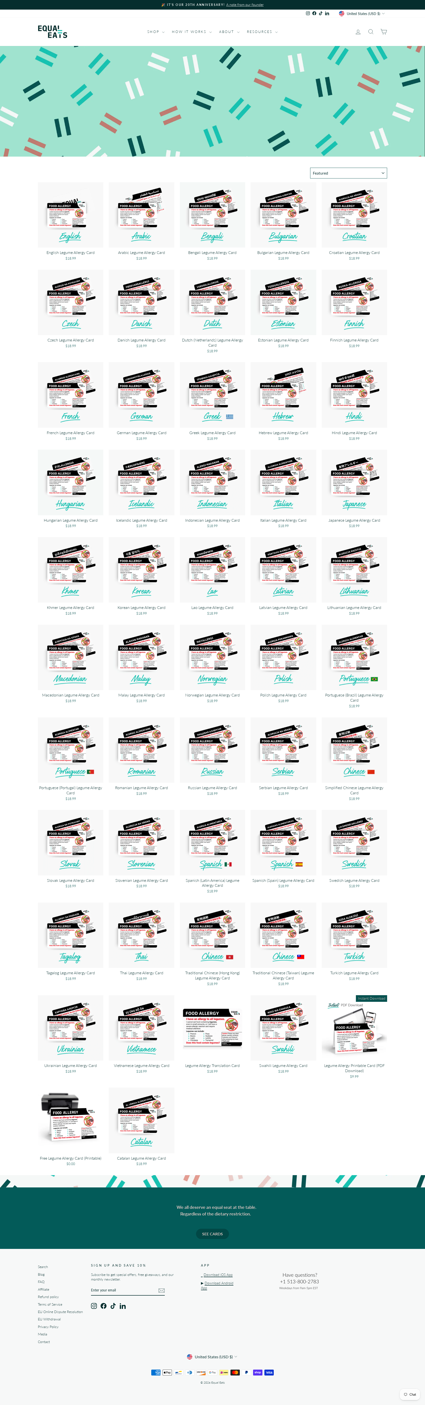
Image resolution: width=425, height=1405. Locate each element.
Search (43, 1267)
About (227, 32)
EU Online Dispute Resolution (60, 1312)
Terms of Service (50, 1304)
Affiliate (43, 1289)
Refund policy (48, 1297)
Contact (44, 1342)
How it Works (190, 32)
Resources (260, 32)
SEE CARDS (212, 1233)
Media (42, 1334)
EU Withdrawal (49, 1319)
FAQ (41, 1282)
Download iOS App (218, 1275)
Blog (41, 1274)
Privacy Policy (48, 1327)
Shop (154, 32)
